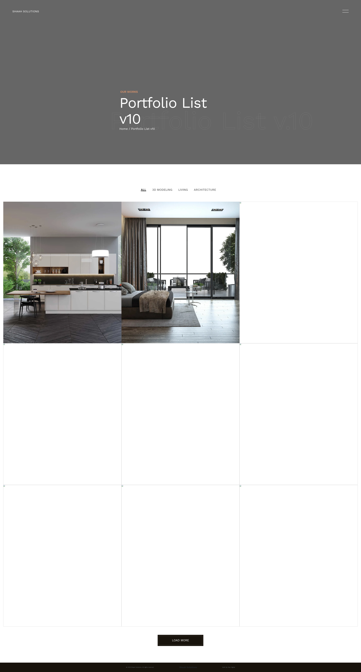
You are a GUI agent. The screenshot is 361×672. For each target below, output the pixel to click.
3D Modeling (162, 190)
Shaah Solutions (25, 11)
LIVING (183, 190)
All (143, 190)
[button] (180, 640)
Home (123, 129)
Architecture (205, 190)
